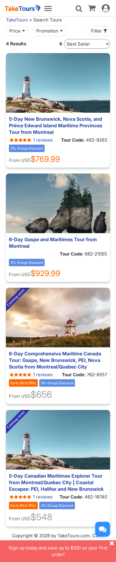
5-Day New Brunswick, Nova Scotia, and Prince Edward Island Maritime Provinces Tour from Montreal (55, 125)
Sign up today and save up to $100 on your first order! (58, 551)
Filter (96, 31)
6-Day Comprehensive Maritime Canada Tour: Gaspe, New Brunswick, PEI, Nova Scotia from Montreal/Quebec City (55, 360)
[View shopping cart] (91, 7)
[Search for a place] (79, 9)
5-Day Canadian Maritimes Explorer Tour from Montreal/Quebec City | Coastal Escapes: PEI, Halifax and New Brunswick (56, 482)
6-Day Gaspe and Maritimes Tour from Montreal (53, 242)
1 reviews (43, 140)
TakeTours (17, 20)
